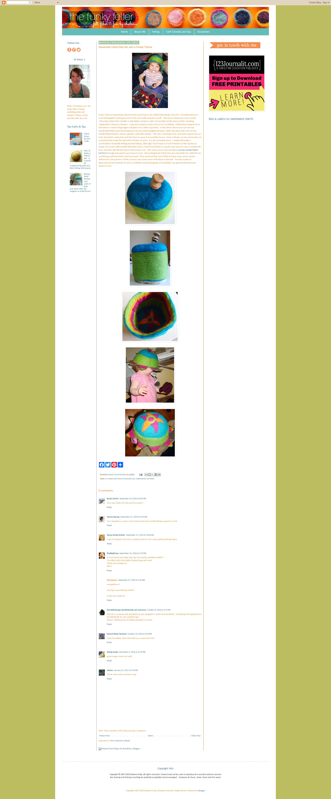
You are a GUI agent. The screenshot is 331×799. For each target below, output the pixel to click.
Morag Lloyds (112, 652)
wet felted (150, 479)
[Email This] (146, 474)
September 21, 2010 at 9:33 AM (133, 517)
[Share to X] (152, 474)
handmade (128, 479)
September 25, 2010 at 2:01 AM (131, 580)
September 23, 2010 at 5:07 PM (132, 553)
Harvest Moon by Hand (117, 634)
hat (133, 479)
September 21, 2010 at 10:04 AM (140, 535)
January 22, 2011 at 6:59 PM (126, 670)
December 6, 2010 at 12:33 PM (132, 652)
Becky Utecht (112, 499)
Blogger (202, 791)
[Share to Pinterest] (159, 474)
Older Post (195, 736)
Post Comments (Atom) (120, 741)
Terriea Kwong (113, 517)
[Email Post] (140, 475)
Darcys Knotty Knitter (116, 535)
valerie (110, 670)
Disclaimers (203, 32)
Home (124, 32)
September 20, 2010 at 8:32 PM (132, 499)
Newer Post (104, 736)
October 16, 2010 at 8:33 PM (140, 634)
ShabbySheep (112, 553)
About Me (140, 32)
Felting (155, 32)
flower (120, 479)
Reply (109, 507)
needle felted (141, 479)
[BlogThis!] (149, 474)
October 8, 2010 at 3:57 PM (158, 610)
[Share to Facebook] (156, 474)
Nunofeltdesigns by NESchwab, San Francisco (126, 610)
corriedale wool (111, 479)
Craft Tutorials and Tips (178, 32)
